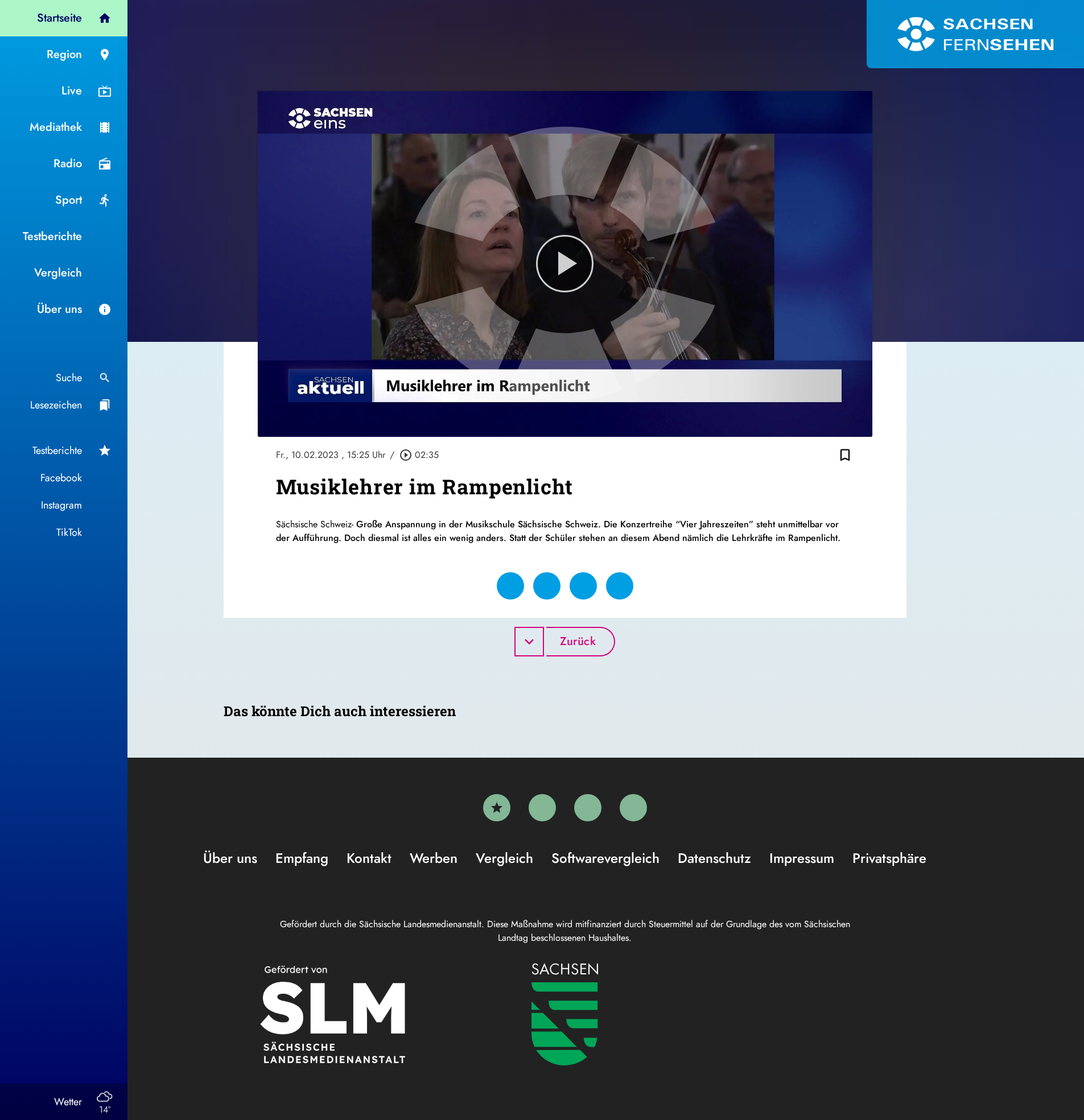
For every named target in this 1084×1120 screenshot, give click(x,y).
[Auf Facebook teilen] (510, 586)
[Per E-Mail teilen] (619, 586)
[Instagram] (587, 807)
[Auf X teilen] (546, 586)
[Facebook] (542, 807)
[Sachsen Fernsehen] (975, 34)
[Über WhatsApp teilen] (583, 586)
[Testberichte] (496, 807)
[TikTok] (633, 807)
